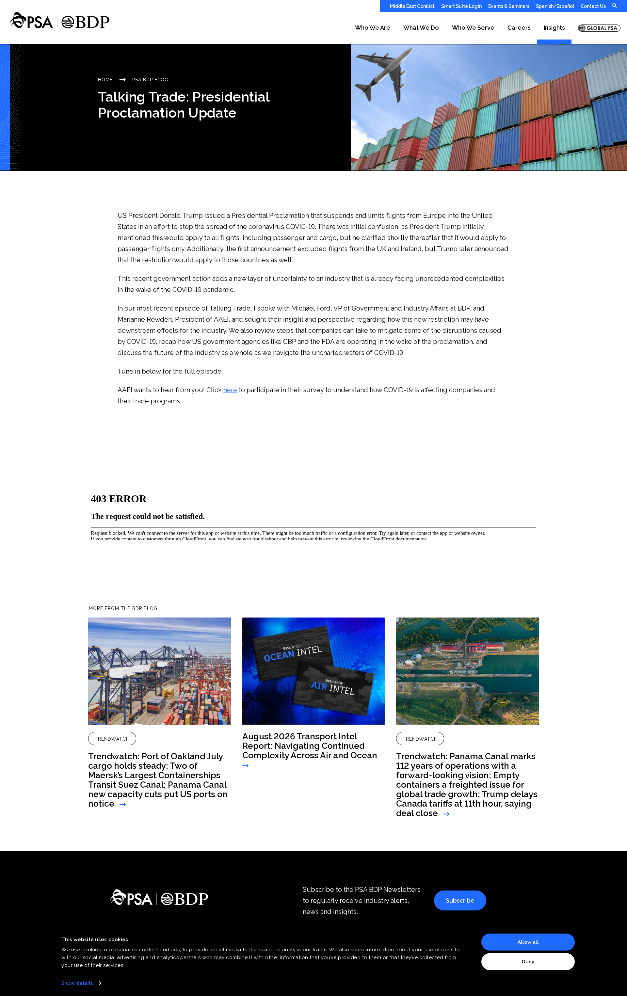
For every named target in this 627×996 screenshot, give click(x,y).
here (230, 390)
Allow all (528, 942)
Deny (528, 961)
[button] (372, 28)
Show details (77, 983)
